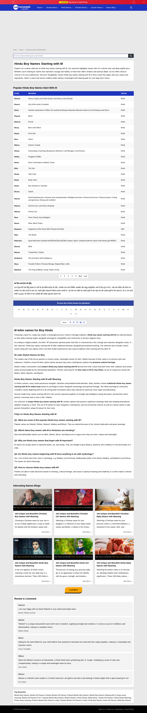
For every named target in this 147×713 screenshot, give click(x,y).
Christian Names (81, 7)
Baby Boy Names (124, 700)
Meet (16, 217)
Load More (73, 590)
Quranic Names (96, 7)
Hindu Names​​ (82, 698)
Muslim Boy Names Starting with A (102, 695)
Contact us (110, 709)
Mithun (17, 145)
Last (85, 276)
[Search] (131, 56)
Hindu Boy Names (95, 700)
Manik (16, 180)
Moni (16, 139)
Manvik (17, 199)
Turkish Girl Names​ (105, 698)
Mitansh (17, 122)
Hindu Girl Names (110, 700)
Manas (16, 223)
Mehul (16, 162)
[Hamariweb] (21, 7)
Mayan (16, 133)
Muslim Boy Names (21, 695)
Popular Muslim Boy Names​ (53, 698)
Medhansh (18, 258)
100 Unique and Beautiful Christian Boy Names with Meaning (31, 515)
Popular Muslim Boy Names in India (45, 700)
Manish (17, 104)
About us (101, 709)
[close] (144, 2)
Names (39, 7)
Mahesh (17, 206)
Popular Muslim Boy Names (78, 695)
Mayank (17, 116)
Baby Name (92, 698)
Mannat (17, 246)
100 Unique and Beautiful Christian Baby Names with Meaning (113, 515)
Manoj (16, 128)
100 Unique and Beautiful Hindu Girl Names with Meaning (72, 564)
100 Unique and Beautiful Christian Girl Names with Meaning (72, 515)
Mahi (16, 235)
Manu (16, 264)
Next (80, 276)
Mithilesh (17, 270)
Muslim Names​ (70, 698)
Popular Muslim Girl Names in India (73, 700)
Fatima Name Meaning (122, 698)
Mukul (16, 186)
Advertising (119, 709)
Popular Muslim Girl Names (55, 695)
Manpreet (17, 229)
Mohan (16, 151)
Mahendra (18, 241)
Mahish (21, 620)
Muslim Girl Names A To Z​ (32, 698)
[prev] (13, 2)
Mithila (16, 157)
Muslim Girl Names (37, 695)
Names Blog (110, 7)
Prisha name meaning (22, 700)
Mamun (17, 252)
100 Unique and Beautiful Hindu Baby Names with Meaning (114, 564)
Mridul (16, 174)
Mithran (17, 212)
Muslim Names (51, 7)
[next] (133, 2)
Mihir (16, 168)
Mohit (16, 110)
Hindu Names (66, 7)
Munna (16, 192)
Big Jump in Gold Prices (74, 2)
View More (45, 532)
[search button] (131, 7)
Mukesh (17, 98)
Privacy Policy (129, 709)
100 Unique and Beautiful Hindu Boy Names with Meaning (31, 564)
